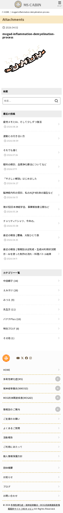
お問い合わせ (10, 495)
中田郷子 (10, 281)
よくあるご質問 (11, 428)
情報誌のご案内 (11, 409)
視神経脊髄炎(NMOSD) (15, 388)
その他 (8, 338)
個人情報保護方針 (12, 456)
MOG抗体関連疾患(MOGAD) (18, 398)
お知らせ (8, 477)
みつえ (8, 300)
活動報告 (8, 437)
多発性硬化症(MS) (13, 379)
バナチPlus (12, 319)
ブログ (6, 486)
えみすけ (10, 290)
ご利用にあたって (12, 446)
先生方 (9, 309)
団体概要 (8, 467)
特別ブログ (11, 328)
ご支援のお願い (11, 418)
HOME (6, 370)
